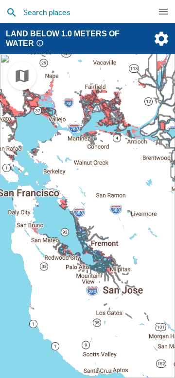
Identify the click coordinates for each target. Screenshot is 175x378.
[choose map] (22, 76)
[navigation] (163, 11)
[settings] (160, 38)
